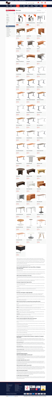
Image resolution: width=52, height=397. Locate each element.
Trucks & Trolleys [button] (7, 6)
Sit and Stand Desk (39, 112)
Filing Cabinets (8, 30)
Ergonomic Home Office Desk (20, 61)
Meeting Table (18, 176)
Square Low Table (18, 252)
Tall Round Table (29, 227)
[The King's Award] (27, 388)
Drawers (7, 22)
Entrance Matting (8, 35)
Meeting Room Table (39, 163)
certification (43, 7)
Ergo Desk (38, 48)
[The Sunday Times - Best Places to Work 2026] (43, 388)
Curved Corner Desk (39, 61)
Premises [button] (14, 5)
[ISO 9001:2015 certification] (32, 388)
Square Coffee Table (39, 227)
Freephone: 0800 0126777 (22, 0)
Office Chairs (8, 28)
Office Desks (8, 27)
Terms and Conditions (44, 396)
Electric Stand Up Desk (40, 125)
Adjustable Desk (18, 99)
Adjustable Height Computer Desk (41, 74)
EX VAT (45, 0)
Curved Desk (28, 61)
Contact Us (16, 0)
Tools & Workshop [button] (32, 6)
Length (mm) (7, 20)
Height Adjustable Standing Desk (31, 99)
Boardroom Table (39, 176)
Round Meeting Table (29, 163)
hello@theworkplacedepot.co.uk (10, 0)
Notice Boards (8, 34)
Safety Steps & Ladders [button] (36, 6)
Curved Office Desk (18, 74)
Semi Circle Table (29, 214)
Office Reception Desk (29, 201)
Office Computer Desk (39, 22)
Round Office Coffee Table (19, 227)
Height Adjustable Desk (19, 22)
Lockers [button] (21, 5)
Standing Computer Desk (40, 150)
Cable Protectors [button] (28, 6)
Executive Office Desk (29, 176)
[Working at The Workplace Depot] (37, 388)
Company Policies (40, 396)
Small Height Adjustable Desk (30, 112)
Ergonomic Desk (29, 48)
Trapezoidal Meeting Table (19, 214)
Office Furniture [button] (18, 6)
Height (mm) (7, 17)
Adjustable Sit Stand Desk (40, 99)
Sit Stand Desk (28, 125)
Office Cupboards (8, 29)
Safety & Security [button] (24, 6)
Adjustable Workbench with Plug (31, 22)
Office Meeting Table (39, 201)
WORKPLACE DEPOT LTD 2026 (11, 396)
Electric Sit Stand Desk (29, 150)
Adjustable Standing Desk (30, 74)
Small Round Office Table (40, 214)
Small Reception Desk (19, 201)
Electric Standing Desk (19, 125)
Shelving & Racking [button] (41, 6)
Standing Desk (18, 112)
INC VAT (42, 0)
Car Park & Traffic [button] (11, 6)
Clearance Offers (45, 6)
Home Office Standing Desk (19, 150)
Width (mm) (7, 19)
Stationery (8, 36)
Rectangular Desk (18, 48)
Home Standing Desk (19, 163)
